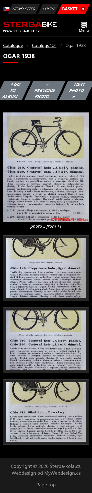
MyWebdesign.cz (62, 473)
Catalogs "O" (44, 45)
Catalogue (13, 45)
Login (49, 8)
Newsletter (24, 8)
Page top (46, 485)
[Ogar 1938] (46, 167)
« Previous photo (44, 90)
